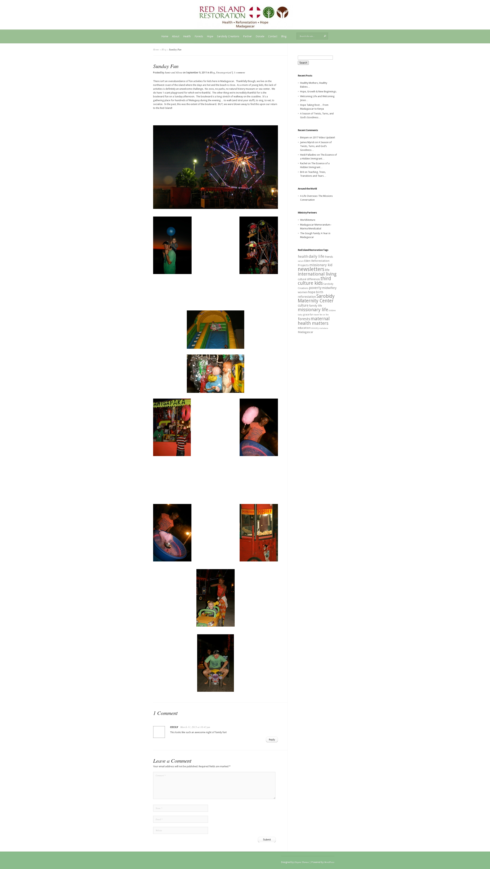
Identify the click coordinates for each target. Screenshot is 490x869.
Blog (284, 36)
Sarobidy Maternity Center (316, 298)
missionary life (313, 309)
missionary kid (320, 265)
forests (304, 319)
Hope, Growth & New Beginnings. (318, 91)
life (327, 270)
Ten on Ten (324, 315)
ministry (315, 328)
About (175, 36)
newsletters (311, 269)
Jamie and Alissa (173, 72)
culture (303, 305)
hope (311, 292)
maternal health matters (314, 321)
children (332, 310)
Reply (272, 739)
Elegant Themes (301, 862)
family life (315, 305)
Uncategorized (223, 72)
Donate (260, 36)
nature (301, 261)
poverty (315, 288)
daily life (316, 256)
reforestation (307, 297)
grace (306, 314)
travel (316, 314)
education (304, 328)
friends (329, 256)
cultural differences (309, 279)
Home (164, 36)
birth (319, 292)
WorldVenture (307, 219)
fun (311, 314)
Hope (210, 36)
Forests (199, 36)
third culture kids (314, 281)
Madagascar (305, 332)
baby (300, 315)
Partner (247, 36)
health (303, 256)
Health (187, 36)
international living (317, 274)
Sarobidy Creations (228, 36)
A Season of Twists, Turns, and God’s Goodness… (316, 146)
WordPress (329, 862)
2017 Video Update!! (324, 137)
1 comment (239, 72)
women (303, 292)
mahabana (323, 328)
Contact (272, 36)
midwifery (329, 288)
